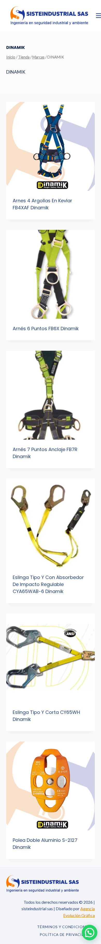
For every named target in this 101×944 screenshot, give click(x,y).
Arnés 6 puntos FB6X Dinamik (46, 328)
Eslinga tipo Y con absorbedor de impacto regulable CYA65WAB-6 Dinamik (48, 584)
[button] (89, 932)
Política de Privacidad (65, 934)
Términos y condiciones (63, 927)
